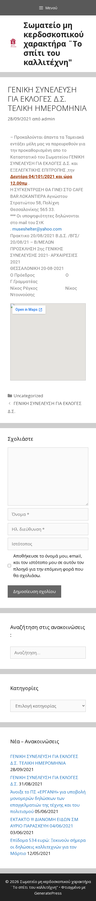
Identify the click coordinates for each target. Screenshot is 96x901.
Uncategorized (28, 396)
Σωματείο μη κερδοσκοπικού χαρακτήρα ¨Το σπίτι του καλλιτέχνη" (54, 43)
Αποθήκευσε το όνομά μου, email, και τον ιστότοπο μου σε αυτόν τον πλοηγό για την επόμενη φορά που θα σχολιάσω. (48, 566)
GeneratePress (48, 893)
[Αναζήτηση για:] (48, 653)
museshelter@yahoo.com (37, 229)
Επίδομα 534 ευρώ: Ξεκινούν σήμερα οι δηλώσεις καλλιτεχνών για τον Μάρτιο (48, 846)
